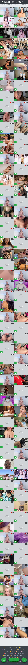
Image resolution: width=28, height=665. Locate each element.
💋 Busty (6, 653)
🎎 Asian (5, 647)
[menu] (3, 660)
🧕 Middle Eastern (6, 649)
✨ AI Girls (14, 657)
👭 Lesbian (11, 653)
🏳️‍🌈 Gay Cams (6, 655)
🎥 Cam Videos (21, 659)
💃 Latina (16, 647)
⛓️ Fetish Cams (7, 657)
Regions (9, 663)
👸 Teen (18, 649)
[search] (24, 660)
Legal (24, 663)
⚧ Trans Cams (13, 655)
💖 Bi (16, 653)
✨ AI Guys (6, 659)
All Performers (20, 663)
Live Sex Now (14, 660)
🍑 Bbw (17, 651)
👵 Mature (13, 649)
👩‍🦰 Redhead (12, 651)
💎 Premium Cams (21, 655)
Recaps (16, 663)
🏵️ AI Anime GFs (20, 657)
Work (13, 663)
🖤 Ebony (10, 647)
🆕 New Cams (21, 653)
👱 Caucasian (21, 647)
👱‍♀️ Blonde (24, 649)
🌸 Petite (22, 651)
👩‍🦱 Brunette (6, 651)
